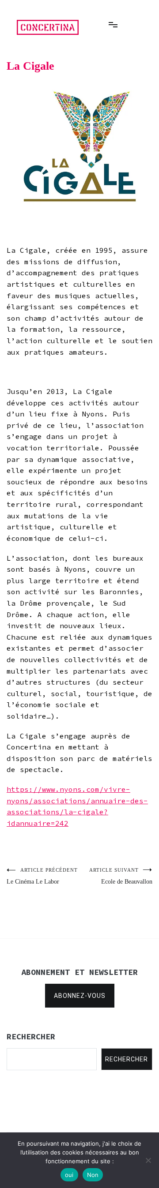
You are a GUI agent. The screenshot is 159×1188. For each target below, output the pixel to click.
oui (69, 1174)
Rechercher (126, 1059)
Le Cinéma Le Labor (42, 876)
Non (93, 1174)
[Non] (148, 1160)
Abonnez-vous (80, 995)
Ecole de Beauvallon (120, 876)
